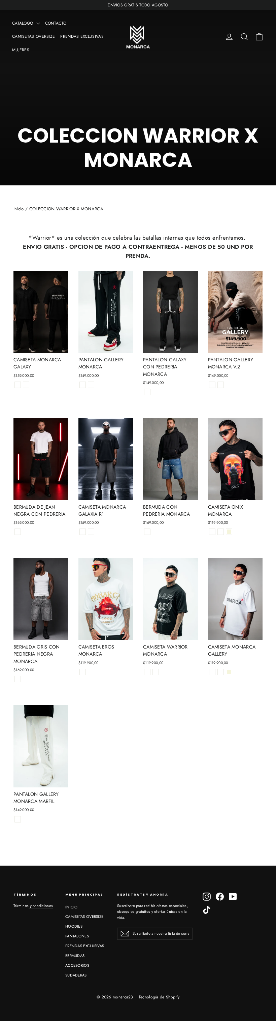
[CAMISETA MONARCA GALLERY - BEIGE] (229, 672)
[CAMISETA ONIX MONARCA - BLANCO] (220, 532)
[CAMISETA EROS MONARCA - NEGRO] (82, 672)
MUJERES (20, 50)
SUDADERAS (76, 975)
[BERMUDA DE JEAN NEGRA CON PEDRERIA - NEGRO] (18, 532)
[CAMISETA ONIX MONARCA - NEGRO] (212, 532)
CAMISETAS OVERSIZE (33, 36)
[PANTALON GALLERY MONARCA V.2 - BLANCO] (220, 385)
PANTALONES (77, 936)
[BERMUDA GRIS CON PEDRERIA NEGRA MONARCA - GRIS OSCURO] (18, 679)
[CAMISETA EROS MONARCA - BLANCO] (91, 672)
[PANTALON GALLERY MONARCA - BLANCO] (91, 385)
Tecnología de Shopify (159, 997)
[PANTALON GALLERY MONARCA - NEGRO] (82, 385)
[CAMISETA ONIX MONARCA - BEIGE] (229, 532)
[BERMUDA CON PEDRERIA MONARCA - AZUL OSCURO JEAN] (147, 532)
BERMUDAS (74, 955)
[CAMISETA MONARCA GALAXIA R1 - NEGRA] (82, 532)
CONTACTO (55, 23)
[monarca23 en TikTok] (207, 910)
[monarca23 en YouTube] (233, 897)
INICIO (71, 907)
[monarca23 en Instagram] (207, 897)
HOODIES (73, 926)
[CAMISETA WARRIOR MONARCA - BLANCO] (156, 672)
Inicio (18, 209)
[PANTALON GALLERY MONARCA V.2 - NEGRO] (212, 385)
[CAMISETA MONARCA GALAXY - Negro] (18, 385)
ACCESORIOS (77, 965)
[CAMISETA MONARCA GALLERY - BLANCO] (220, 672)
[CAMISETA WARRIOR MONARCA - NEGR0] (147, 672)
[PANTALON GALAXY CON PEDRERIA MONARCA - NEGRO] (147, 392)
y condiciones (41, 905)
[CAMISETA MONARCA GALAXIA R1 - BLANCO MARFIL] (91, 532)
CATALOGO (23, 23)
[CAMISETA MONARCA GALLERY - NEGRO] (212, 672)
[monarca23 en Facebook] (220, 897)
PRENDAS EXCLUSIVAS (81, 36)
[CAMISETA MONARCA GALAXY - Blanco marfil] (26, 385)
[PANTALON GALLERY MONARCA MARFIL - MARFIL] (18, 819)
